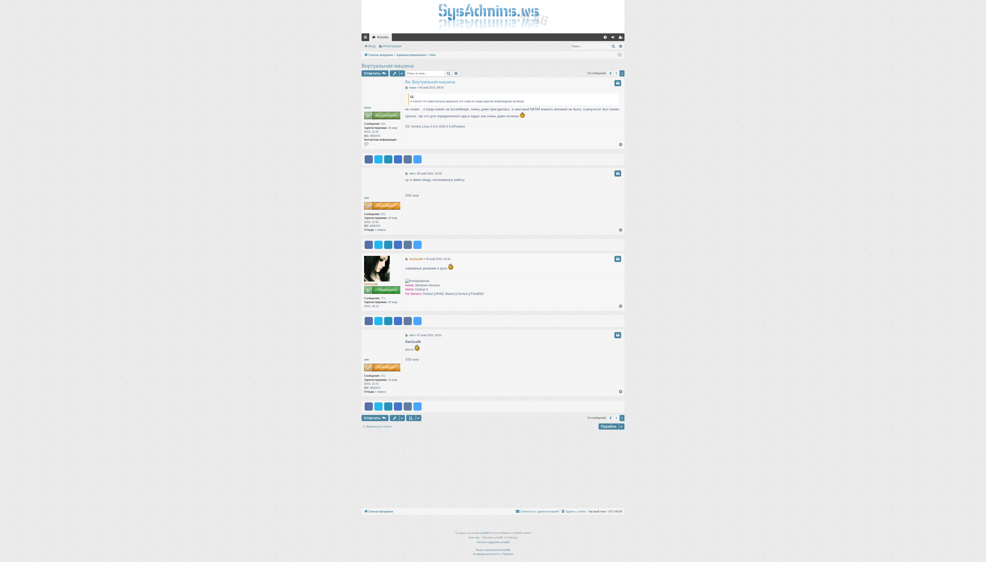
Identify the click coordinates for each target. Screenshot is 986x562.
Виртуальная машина (388, 65)
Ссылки (366, 38)
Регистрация (392, 46)
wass (367, 107)
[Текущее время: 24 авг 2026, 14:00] (619, 55)
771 (383, 298)
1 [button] (616, 73)
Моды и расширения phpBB (493, 549)
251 (383, 214)
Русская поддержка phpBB (493, 542)
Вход (372, 46)
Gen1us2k (371, 284)
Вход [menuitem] (614, 38)
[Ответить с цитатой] (617, 83)
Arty (477, 537)
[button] (610, 73)
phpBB (484, 532)
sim (366, 197)
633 (383, 123)
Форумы (383, 37)
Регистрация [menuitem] (621, 38)
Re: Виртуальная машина (430, 81)
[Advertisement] (493, 469)
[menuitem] (605, 37)
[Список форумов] (493, 16)
